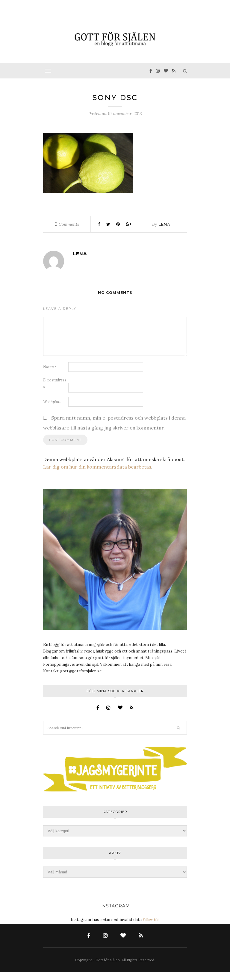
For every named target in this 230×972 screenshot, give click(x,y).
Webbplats (52, 401)
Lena (164, 224)
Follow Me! (151, 920)
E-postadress (54, 383)
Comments (67, 224)
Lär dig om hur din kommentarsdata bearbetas (97, 467)
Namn (50, 366)
